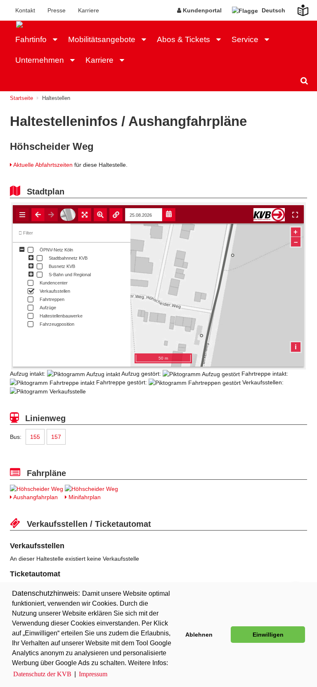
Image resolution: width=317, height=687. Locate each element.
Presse (56, 10)
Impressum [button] (93, 674)
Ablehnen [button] (199, 634)
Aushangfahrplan (35, 497)
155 (35, 437)
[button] (57, 39)
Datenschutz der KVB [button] (42, 674)
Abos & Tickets (183, 39)
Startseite (21, 98)
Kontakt (25, 10)
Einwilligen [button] (268, 634)
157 (56, 437)
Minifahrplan (84, 497)
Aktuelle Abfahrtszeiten (43, 164)
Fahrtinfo (31, 39)
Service (245, 39)
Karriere (88, 10)
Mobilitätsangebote (101, 39)
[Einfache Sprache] (298, 8)
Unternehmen (39, 60)
